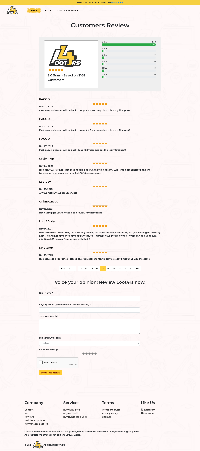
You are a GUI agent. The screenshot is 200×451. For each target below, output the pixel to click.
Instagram (149, 410)
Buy (46, 11)
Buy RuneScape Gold (75, 417)
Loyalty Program (66, 11)
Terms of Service (111, 410)
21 (125, 268)
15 (92, 268)
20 (119, 268)
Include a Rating (48, 349)
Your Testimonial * (49, 316)
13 (80, 268)
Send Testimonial (50, 373)
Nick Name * (46, 293)
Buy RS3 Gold (70, 413)
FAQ (26, 413)
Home (34, 11)
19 (114, 268)
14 (86, 268)
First (63, 268)
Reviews (29, 417)
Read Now (117, 3)
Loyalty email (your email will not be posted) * (65, 305)
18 (108, 268)
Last (137, 268)
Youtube (149, 413)
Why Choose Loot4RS (36, 424)
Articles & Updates (34, 420)
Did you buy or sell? (50, 338)
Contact (28, 410)
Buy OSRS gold (71, 410)
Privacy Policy (110, 413)
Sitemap (107, 417)
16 (97, 268)
